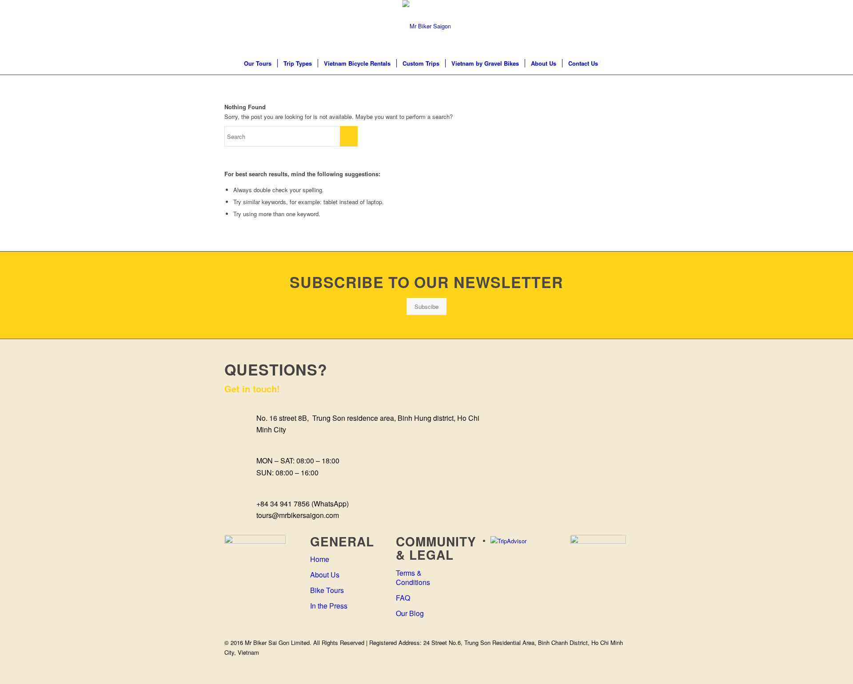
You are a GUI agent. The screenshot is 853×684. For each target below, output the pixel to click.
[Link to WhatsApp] (622, 26)
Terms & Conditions (413, 577)
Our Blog (410, 613)
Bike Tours (327, 590)
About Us (324, 574)
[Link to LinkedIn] (582, 26)
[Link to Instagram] (595, 26)
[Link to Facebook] (568, 26)
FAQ (403, 598)
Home (319, 559)
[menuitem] (257, 63)
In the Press (328, 606)
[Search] (609, 63)
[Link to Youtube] (608, 26)
